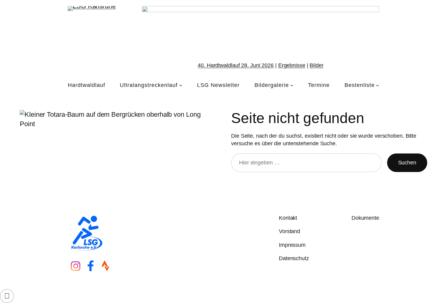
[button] (7, 296)
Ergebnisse (291, 65)
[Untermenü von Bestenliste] (377, 85)
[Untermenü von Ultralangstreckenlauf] (180, 85)
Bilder (316, 65)
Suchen (407, 163)
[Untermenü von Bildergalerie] (291, 85)
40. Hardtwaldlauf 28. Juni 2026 (236, 65)
